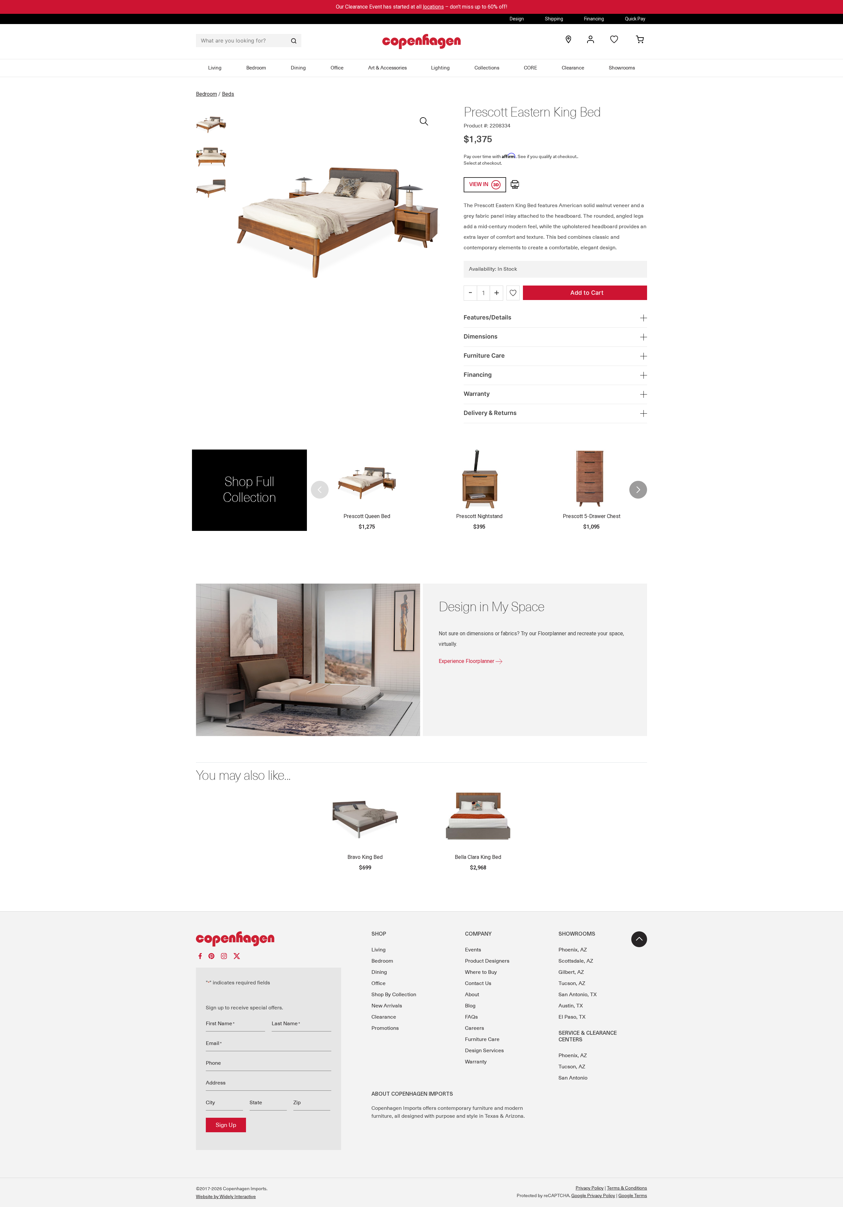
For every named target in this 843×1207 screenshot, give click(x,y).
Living (215, 67)
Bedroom (256, 67)
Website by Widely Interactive (226, 1196)
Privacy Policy (590, 1188)
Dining (298, 67)
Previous (320, 490)
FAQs (471, 1017)
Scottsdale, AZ (575, 961)
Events (473, 950)
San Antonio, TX (577, 995)
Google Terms (632, 1195)
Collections (487, 67)
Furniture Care (482, 1039)
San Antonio (572, 1078)
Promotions (385, 1028)
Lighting (440, 67)
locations (433, 7)
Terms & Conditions (627, 1188)
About (472, 995)
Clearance (573, 67)
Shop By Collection (393, 995)
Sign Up (226, 1125)
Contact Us (478, 983)
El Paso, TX (571, 1017)
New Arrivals (386, 1006)
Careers (474, 1028)
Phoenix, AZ (572, 950)
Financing (594, 18)
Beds (228, 94)
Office (337, 67)
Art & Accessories (387, 67)
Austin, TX (570, 1006)
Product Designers (487, 961)
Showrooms (622, 67)
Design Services (484, 1051)
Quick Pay (635, 18)
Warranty (476, 1062)
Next (638, 490)
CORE (530, 67)
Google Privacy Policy (593, 1195)
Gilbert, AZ (571, 972)
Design (517, 18)
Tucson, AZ (571, 983)
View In (479, 184)
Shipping (554, 18)
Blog (470, 1006)
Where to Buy (481, 972)
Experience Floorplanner (467, 661)
